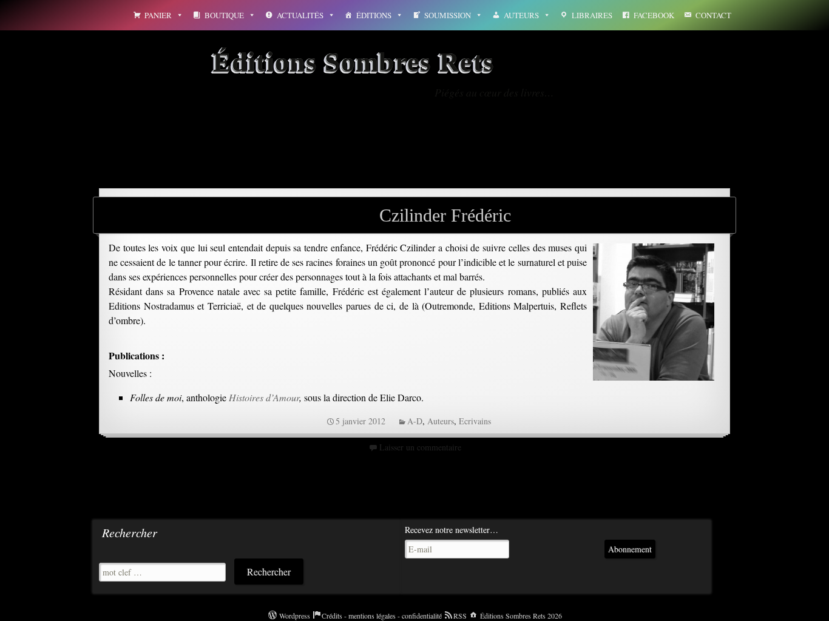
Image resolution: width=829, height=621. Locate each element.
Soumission (447, 15)
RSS (460, 615)
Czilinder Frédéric (445, 215)
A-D (414, 421)
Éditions (373, 15)
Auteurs (521, 15)
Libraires (592, 15)
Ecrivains (475, 421)
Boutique (224, 15)
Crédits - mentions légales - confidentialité (382, 615)
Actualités (300, 15)
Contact (713, 15)
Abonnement (630, 549)
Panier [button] (158, 15)
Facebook (654, 15)
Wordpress (294, 615)
